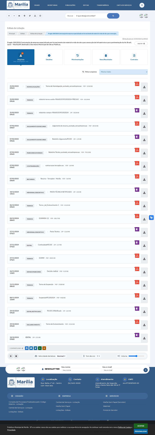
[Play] (10, 356)
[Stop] (16, 356)
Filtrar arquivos (91, 72)
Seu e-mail (107, 367)
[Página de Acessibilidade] (40, 15)
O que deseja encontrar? (75, 11)
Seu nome (65, 367)
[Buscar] (113, 16)
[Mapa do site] (35, 15)
